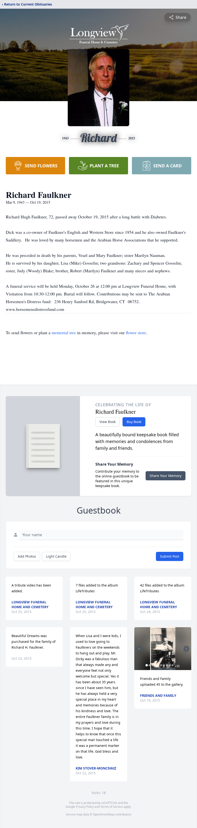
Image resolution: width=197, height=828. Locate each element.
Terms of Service (111, 807)
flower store (136, 332)
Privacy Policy (85, 807)
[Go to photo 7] (164, 665)
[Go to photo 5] (158, 665)
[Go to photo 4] (155, 665)
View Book (107, 421)
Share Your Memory (165, 475)
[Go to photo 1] (147, 665)
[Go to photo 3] (153, 665)
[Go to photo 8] (167, 665)
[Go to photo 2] (150, 665)
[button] (162, 648)
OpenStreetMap (103, 814)
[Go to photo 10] (173, 665)
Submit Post (169, 556)
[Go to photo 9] (170, 665)
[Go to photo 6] (161, 665)
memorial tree (64, 332)
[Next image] (186, 649)
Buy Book (134, 421)
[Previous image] (139, 649)
